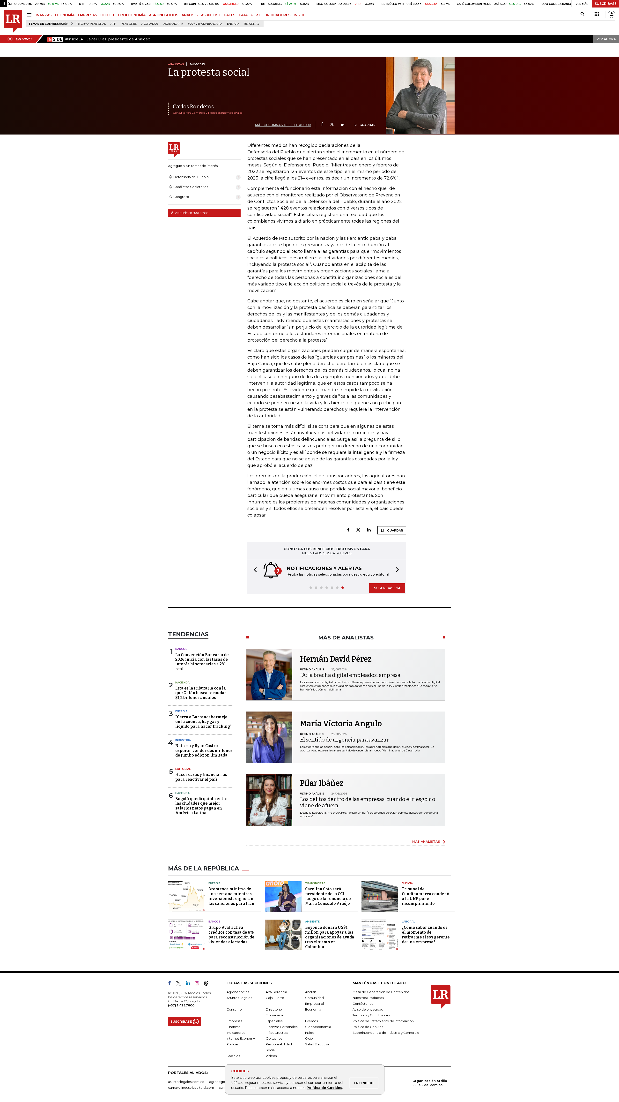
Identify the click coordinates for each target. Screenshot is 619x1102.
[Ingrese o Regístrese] (611, 14)
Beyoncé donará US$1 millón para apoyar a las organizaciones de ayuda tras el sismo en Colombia (329, 937)
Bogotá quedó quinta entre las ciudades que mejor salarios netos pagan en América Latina (201, 805)
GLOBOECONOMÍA (129, 15)
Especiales (274, 1021)
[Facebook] (322, 124)
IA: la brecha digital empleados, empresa (350, 675)
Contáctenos (363, 1003)
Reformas (251, 23)
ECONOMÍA (64, 15)
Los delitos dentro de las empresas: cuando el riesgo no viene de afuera (367, 802)
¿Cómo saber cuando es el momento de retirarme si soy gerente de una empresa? (426, 934)
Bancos (181, 649)
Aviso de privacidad (368, 1009)
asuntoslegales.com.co (186, 1082)
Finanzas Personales (281, 1027)
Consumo (234, 1009)
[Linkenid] (190, 984)
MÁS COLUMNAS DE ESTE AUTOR (283, 125)
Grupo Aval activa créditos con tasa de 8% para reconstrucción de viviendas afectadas (231, 934)
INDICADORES (278, 15)
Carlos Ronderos (193, 106)
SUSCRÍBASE (606, 3)
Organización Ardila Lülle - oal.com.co (430, 1083)
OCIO (105, 15)
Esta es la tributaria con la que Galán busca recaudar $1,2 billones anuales (200, 693)
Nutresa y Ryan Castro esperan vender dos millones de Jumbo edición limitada (204, 750)
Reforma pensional (91, 23)
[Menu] (30, 15)
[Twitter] (332, 124)
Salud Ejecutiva (317, 1044)
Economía (313, 1009)
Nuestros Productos (368, 998)
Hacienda (182, 682)
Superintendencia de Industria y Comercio (386, 1033)
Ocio (309, 1038)
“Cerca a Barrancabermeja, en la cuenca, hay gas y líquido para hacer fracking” (203, 721)
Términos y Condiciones (371, 1015)
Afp (113, 23)
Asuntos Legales (239, 998)
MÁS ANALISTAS (426, 841)
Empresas (234, 1021)
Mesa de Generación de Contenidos (381, 992)
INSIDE (299, 15)
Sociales (233, 1056)
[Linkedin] (342, 124)
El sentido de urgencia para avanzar (344, 739)
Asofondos (149, 23)
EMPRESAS (87, 15)
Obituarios (274, 1038)
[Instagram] (199, 984)
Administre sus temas (191, 213)
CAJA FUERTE (251, 15)
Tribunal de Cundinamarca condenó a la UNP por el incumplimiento (425, 896)
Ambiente (312, 921)
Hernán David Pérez (336, 659)
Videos (271, 1056)
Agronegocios (238, 992)
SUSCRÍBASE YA (387, 588)
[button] (253, 570)
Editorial (183, 769)
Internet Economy (241, 1038)
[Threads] (208, 984)
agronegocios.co (222, 1082)
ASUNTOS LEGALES (218, 15)
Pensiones (129, 23)
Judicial (408, 883)
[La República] (13, 21)
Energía (233, 23)
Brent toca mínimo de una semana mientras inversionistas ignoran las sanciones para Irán (231, 896)
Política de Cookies (324, 1088)
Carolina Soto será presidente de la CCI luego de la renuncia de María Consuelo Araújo (328, 896)
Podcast (233, 1044)
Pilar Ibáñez (322, 783)
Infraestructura (277, 1033)
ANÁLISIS (190, 15)
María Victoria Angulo (341, 723)
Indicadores (236, 1033)
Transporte (315, 883)
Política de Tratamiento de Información (383, 1021)
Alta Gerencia (276, 992)
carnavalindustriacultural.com (191, 1087)
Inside (309, 1033)
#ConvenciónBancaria (205, 23)
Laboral (408, 921)
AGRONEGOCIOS (163, 15)
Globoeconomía (318, 1027)
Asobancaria (173, 23)
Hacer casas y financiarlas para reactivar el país (201, 776)
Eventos (311, 1021)
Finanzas (233, 1027)
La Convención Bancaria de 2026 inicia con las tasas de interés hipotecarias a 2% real (202, 661)
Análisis (310, 992)
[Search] (582, 14)
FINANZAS (43, 15)
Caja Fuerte (275, 998)
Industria (183, 740)
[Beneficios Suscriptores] (596, 14)
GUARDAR (367, 125)
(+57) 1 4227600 (181, 1005)
